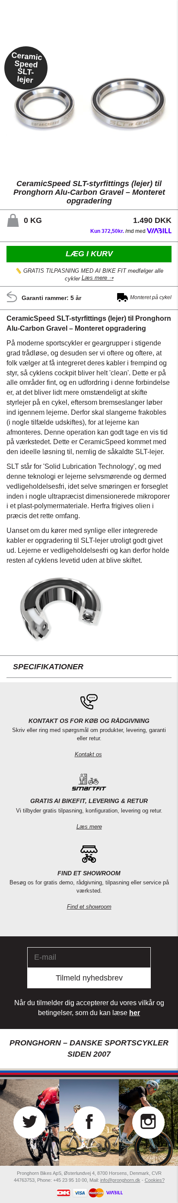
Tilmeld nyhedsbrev (89, 978)
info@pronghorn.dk (120, 1180)
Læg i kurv (89, 254)
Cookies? (155, 1180)
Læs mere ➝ (98, 278)
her (134, 1012)
